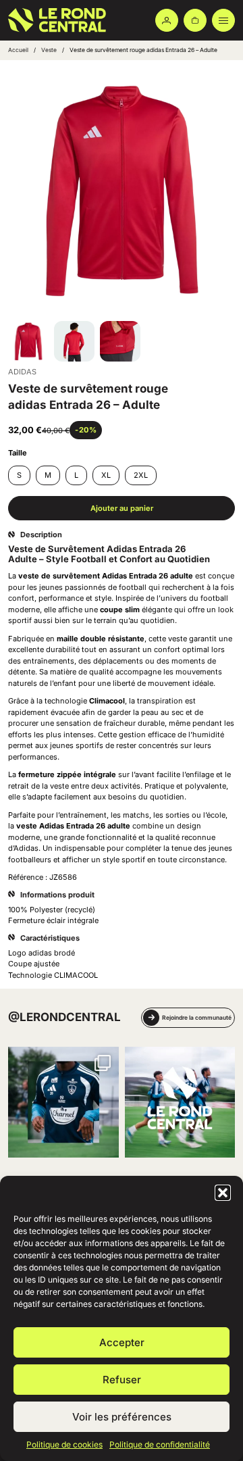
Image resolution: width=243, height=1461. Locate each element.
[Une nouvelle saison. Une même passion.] (180, 1102)
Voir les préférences (121, 1416)
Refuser (122, 1379)
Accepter (121, 1342)
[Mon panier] (195, 20)
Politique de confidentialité (159, 1444)
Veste (49, 50)
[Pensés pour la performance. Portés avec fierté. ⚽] (63, 1102)
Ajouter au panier (121, 508)
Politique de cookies (64, 1444)
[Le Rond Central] (52, 20)
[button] (223, 1192)
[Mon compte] (166, 20)
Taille (17, 452)
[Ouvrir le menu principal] (223, 20)
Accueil (18, 50)
